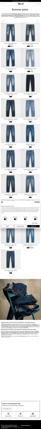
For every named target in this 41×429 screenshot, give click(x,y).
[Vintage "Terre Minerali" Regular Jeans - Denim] (30, 32)
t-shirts (4, 327)
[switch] (15, 219)
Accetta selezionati (20, 226)
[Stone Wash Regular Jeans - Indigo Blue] (10, 108)
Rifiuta (7, 226)
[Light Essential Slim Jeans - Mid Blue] (10, 259)
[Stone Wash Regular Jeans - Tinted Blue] (30, 108)
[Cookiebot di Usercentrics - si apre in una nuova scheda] (35, 202)
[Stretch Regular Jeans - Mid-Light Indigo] (30, 158)
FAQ (22, 427)
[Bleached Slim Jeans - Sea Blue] (30, 58)
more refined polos (9, 327)
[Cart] (39, 4)
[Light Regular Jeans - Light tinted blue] (10, 184)
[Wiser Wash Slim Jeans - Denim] (10, 133)
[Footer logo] (5, 422)
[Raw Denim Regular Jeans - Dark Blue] (30, 83)
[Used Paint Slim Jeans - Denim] (10, 58)
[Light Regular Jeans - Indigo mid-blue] (30, 184)
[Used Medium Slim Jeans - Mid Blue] (10, 83)
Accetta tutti (33, 226)
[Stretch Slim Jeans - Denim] (30, 133)
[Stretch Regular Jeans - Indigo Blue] (10, 158)
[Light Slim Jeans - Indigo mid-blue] (10, 234)
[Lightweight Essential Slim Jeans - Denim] (30, 234)
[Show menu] (2, 4)
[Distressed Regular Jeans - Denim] (10, 32)
